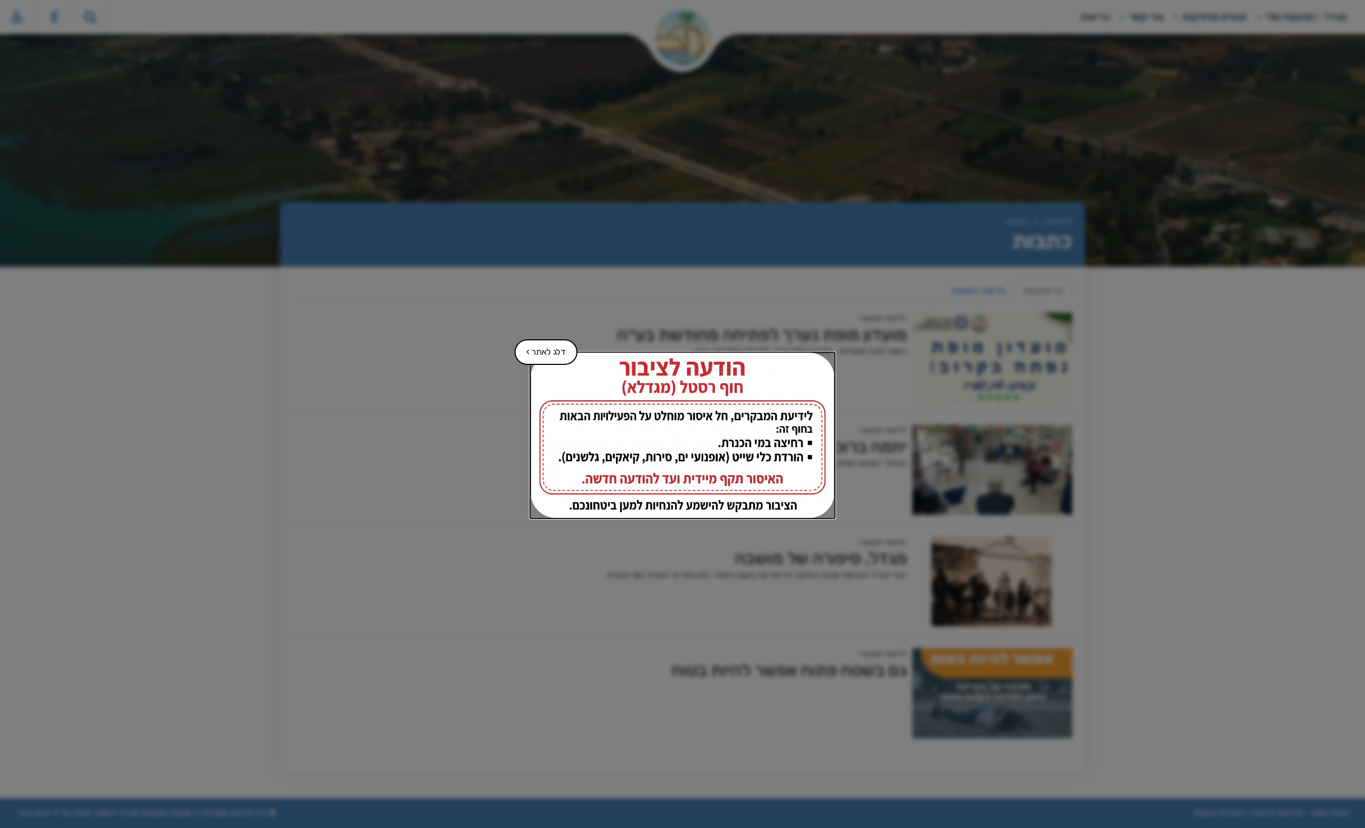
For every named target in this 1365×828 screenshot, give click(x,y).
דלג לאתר (541, 348)
